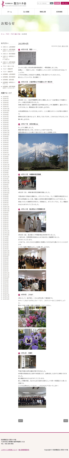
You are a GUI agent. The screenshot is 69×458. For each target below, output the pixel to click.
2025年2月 (6, 127)
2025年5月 (6, 120)
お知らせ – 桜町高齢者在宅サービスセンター (9, 62)
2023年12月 (6, 155)
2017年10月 (6, 235)
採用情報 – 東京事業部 (9, 77)
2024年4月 (6, 147)
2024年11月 (6, 132)
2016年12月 (6, 251)
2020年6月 (6, 185)
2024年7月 (6, 141)
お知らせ (6, 59)
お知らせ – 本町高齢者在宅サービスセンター (9, 50)
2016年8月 (6, 259)
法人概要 (26, 12)
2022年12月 (6, 165)
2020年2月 (6, 187)
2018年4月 (6, 223)
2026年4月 (6, 102)
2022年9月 (6, 171)
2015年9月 (6, 279)
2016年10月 (6, 255)
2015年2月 (6, 291)
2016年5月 (6, 265)
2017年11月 (6, 233)
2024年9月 (6, 136)
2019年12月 (6, 189)
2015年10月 (6, 277)
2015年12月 (6, 273)
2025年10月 (6, 110)
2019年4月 (6, 201)
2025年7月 (6, 116)
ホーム (9, 12)
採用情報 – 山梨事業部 (9, 74)
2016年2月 (6, 269)
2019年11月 (6, 191)
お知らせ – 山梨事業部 (9, 47)
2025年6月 (6, 118)
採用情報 (57, 3)
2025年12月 (6, 108)
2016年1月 (6, 271)
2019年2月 (6, 203)
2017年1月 (6, 249)
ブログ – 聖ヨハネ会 (8, 66)
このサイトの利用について (9, 450)
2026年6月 (6, 100)
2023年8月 (6, 157)
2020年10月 (6, 183)
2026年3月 (6, 104)
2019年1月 (6, 205)
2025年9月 (6, 112)
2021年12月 (6, 177)
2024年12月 (6, 130)
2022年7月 (6, 175)
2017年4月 (6, 243)
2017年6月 (6, 241)
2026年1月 (6, 106)
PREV (65, 421)
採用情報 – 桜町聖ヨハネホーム (9, 83)
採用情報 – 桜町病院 (8, 79)
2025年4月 (6, 122)
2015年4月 (6, 287)
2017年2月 (6, 247)
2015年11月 (6, 275)
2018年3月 (6, 225)
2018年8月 (6, 215)
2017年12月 (6, 231)
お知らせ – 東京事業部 (9, 54)
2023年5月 (6, 161)
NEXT (20, 421)
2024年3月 (6, 149)
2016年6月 (6, 263)
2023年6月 (6, 159)
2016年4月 (6, 267)
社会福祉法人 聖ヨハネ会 (13, 4)
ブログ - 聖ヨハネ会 (63, 46)
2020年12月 (6, 181)
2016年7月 (6, 261)
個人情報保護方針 (24, 450)
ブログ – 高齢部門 (8, 71)
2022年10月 (6, 169)
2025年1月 (6, 128)
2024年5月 (6, 144)
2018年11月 (6, 209)
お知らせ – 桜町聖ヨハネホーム (9, 57)
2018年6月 (6, 219)
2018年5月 (6, 221)
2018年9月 (6, 213)
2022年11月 (6, 167)
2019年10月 (6, 193)
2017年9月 (6, 237)
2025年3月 (6, 124)
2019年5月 (6, 199)
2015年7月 (6, 283)
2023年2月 (6, 163)
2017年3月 (6, 245)
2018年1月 (6, 229)
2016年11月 (6, 253)
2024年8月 (6, 138)
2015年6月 (6, 285)
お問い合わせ (65, 3)
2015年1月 (6, 293)
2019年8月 (6, 197)
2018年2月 (6, 227)
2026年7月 (6, 98)
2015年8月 (6, 281)
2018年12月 (6, 207)
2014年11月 (6, 297)
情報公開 (43, 12)
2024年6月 (6, 142)
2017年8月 (6, 239)
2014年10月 (6, 299)
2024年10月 (6, 135)
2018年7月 (6, 217)
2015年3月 (6, 289)
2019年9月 (6, 195)
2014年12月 (6, 295)
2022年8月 (6, 173)
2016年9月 (6, 257)
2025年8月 (6, 114)
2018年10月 (6, 211)
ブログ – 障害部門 (8, 69)
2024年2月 (6, 150)
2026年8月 (6, 96)
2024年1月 (6, 153)
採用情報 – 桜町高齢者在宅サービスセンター (9, 87)
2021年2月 (6, 179)
